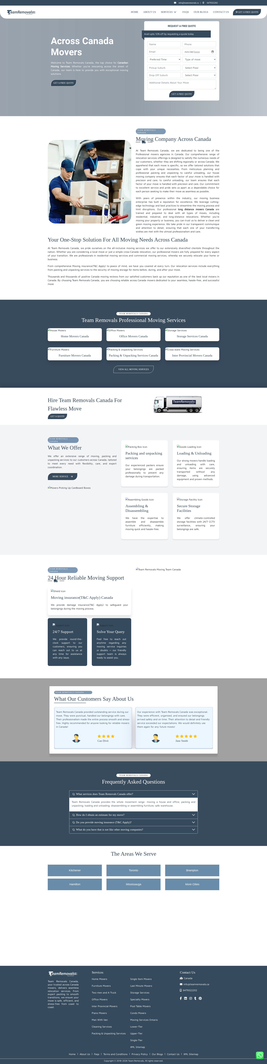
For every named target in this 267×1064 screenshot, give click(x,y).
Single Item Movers (141, 979)
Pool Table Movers (140, 1006)
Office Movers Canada (133, 336)
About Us (149, 12)
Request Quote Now (65, 83)
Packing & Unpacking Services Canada (133, 355)
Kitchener (75, 870)
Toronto (133, 870)
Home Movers (99, 979)
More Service (60, 476)
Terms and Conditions (115, 1054)
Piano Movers (99, 1013)
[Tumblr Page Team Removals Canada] (195, 998)
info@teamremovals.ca (189, 3)
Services (167, 12)
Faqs (96, 1054)
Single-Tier (136, 1040)
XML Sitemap (137, 1047)
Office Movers (99, 999)
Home (134, 12)
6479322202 (212, 3)
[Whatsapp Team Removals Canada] (260, 1055)
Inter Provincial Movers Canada (192, 355)
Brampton (192, 870)
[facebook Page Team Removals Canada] (181, 998)
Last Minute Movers (141, 985)
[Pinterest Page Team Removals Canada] (200, 998)
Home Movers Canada (75, 336)
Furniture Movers (101, 985)
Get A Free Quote (247, 12)
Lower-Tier (136, 1026)
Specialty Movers (139, 999)
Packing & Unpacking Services (109, 1033)
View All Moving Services (133, 369)
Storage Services (139, 992)
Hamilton (74, 884)
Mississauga (133, 884)
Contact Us (221, 12)
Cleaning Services (102, 1026)
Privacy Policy (140, 1054)
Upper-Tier (136, 1033)
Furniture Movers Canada (75, 355)
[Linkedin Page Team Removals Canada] (185, 998)
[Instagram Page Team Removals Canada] (190, 998)
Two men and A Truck (104, 992)
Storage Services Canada (192, 336)
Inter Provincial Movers (104, 1006)
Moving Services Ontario (144, 1019)
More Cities (192, 884)
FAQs (185, 12)
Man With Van (100, 1019)
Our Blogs (201, 12)
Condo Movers (138, 1013)
